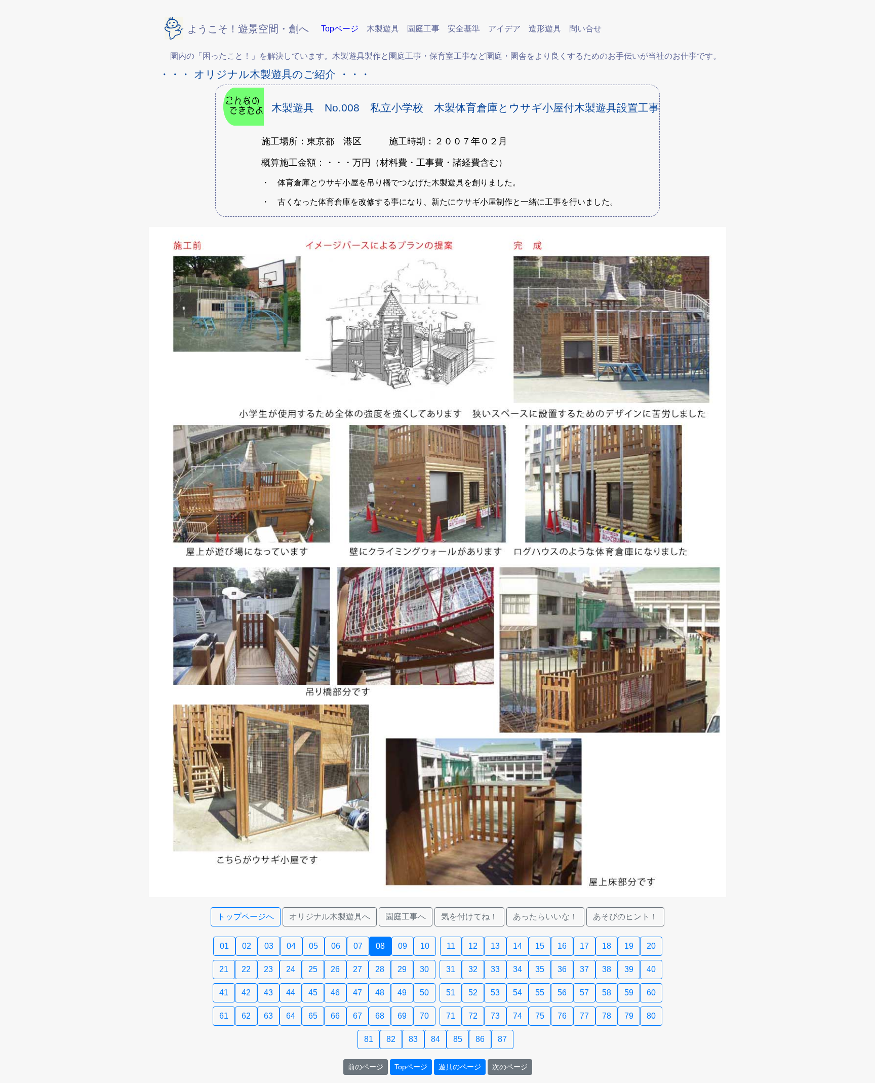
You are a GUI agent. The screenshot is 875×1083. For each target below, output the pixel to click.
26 (335, 969)
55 (539, 992)
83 (413, 1039)
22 (246, 969)
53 (495, 992)
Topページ (410, 1067)
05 (313, 946)
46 (335, 992)
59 (628, 992)
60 (651, 992)
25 (312, 969)
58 (606, 992)
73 (495, 1016)
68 (379, 1016)
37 (584, 969)
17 (584, 946)
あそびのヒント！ (625, 916)
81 (368, 1039)
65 (312, 1016)
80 (651, 1016)
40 (651, 969)
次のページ (510, 1067)
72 (473, 1016)
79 (628, 1016)
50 (424, 992)
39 (628, 969)
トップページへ (245, 916)
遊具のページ (460, 1067)
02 (246, 946)
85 (457, 1039)
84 (435, 1039)
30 (424, 969)
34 (517, 969)
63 (268, 1016)
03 (268, 946)
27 (357, 969)
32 (473, 969)
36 (562, 969)
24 (290, 969)
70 (424, 1016)
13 (495, 946)
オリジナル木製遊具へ (329, 916)
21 (223, 969)
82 (390, 1039)
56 (562, 992)
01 (224, 946)
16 (562, 946)
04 (291, 946)
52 (473, 992)
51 (450, 992)
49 (402, 992)
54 (517, 992)
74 (517, 1016)
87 (502, 1039)
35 (539, 969)
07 (358, 946)
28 (379, 969)
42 (246, 992)
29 (402, 969)
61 (223, 1016)
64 (290, 1016)
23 (268, 969)
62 (246, 1016)
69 (402, 1016)
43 (268, 992)
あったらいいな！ (545, 916)
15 (539, 946)
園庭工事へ (405, 916)
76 (562, 1016)
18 (606, 946)
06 (335, 946)
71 (450, 1016)
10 (424, 946)
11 (451, 946)
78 (606, 1016)
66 (335, 1016)
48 (379, 992)
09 (402, 946)
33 (495, 969)
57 (584, 992)
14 (517, 946)
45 (312, 992)
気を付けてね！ (469, 916)
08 (380, 946)
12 (473, 946)
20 (651, 946)
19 (628, 946)
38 (606, 969)
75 (539, 1016)
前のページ (365, 1067)
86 (480, 1039)
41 (223, 992)
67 (357, 1016)
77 (584, 1016)
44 (290, 992)
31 (450, 969)
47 (357, 992)
